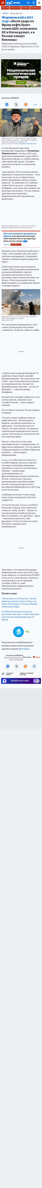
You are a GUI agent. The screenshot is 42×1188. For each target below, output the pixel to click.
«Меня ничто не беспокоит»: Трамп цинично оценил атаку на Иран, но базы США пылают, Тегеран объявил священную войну (20, 602)
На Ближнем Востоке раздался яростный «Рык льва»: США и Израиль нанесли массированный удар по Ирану (20, 615)
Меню (3, 3)
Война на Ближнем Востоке (26, 674)
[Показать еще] (35, 104)
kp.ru (38, 657)
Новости (5, 8)
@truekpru (24, 648)
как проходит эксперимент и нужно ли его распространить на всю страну (20, 237)
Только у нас (15, 8)
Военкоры (25, 8)
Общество (6, 244)
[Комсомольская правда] (13, 3)
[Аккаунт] (39, 3)
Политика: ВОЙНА (10, 674)
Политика (5, 13)
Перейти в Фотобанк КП (27, 143)
